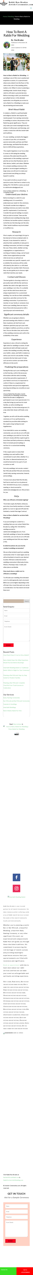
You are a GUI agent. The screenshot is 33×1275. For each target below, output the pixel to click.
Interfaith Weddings (9, 707)
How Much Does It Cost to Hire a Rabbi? (16, 655)
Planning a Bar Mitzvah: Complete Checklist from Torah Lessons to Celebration (14, 685)
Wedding (11, 16)
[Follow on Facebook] (16, 877)
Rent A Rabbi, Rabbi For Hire (12, 710)
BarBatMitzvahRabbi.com (11, 1177)
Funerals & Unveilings (10, 704)
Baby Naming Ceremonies (11, 698)
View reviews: (17, 724)
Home (5, 16)
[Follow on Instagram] (16, 888)
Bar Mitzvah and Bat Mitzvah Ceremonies (16, 701)
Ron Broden (19, 40)
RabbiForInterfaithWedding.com (13, 1180)
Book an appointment (11, 965)
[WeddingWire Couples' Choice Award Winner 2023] (16, 897)
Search (27, 601)
